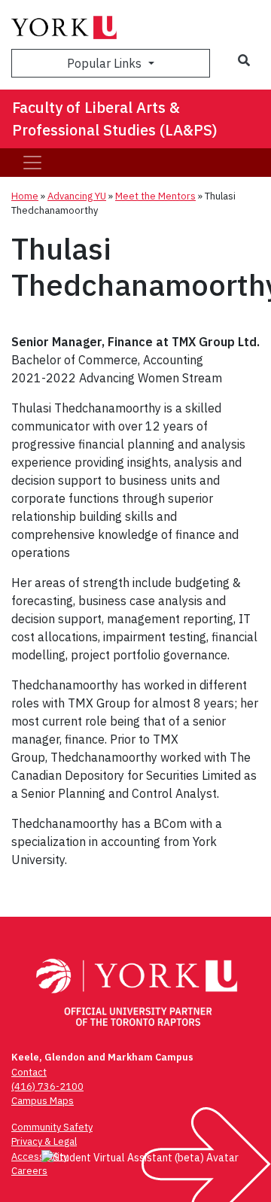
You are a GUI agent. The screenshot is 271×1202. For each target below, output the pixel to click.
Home (24, 196)
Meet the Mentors (155, 196)
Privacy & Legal (44, 1141)
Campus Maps (42, 1100)
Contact (29, 1072)
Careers (29, 1170)
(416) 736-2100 (47, 1086)
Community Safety (52, 1127)
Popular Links (106, 63)
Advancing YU (76, 196)
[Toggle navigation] (32, 162)
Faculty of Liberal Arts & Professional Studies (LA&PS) (115, 118)
